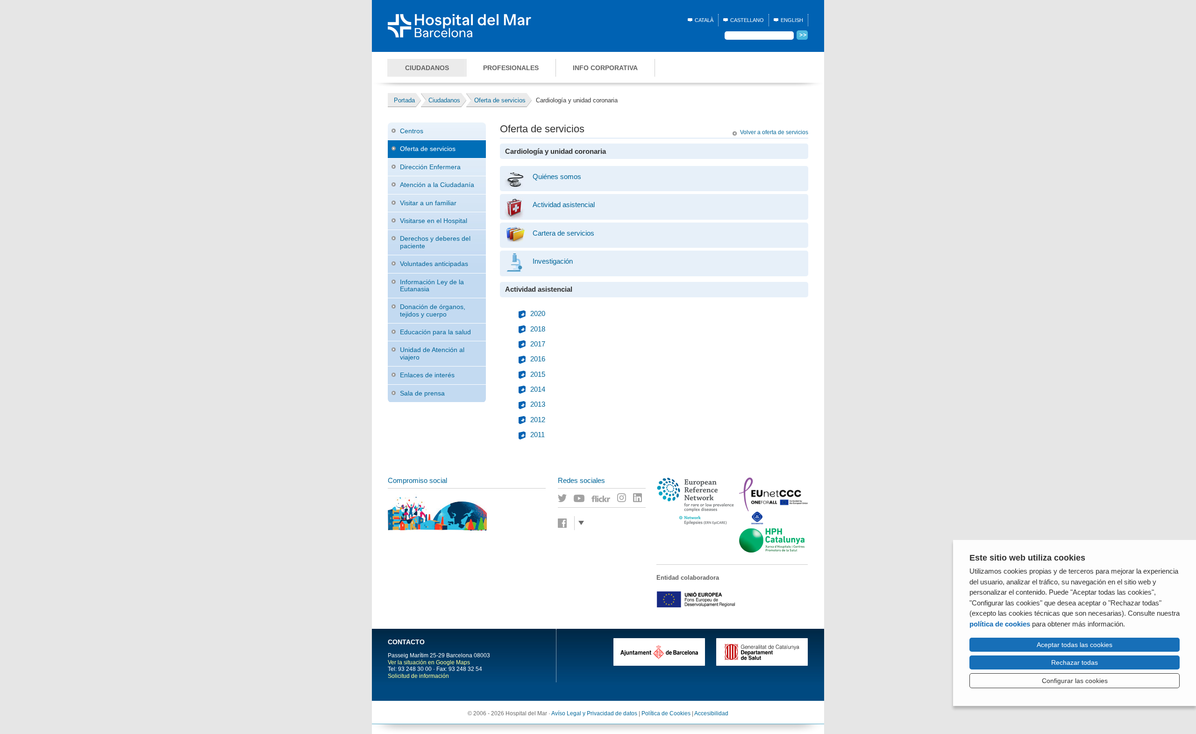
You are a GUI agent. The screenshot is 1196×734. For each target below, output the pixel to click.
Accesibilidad (711, 713)
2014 (537, 389)
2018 (537, 329)
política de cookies (999, 624)
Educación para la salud (435, 332)
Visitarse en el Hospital (433, 220)
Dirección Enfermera (430, 167)
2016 (537, 359)
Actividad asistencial (564, 205)
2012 (537, 420)
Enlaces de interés (427, 375)
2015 (537, 374)
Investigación (553, 261)
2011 (537, 435)
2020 (537, 313)
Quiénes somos (557, 176)
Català (704, 20)
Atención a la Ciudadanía (437, 184)
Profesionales (511, 68)
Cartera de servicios (563, 233)
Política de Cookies (666, 713)
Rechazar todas (1074, 662)
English (792, 20)
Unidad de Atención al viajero (432, 353)
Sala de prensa (422, 393)
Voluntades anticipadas (434, 263)
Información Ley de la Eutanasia (432, 285)
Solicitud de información (418, 676)
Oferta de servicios (428, 148)
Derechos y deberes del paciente (435, 242)
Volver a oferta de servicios (774, 132)
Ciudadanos (427, 68)
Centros (411, 131)
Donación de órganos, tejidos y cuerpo (432, 310)
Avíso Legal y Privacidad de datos (594, 713)
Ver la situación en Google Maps (429, 662)
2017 (537, 344)
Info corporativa (605, 68)
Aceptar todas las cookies (1074, 644)
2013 (537, 404)
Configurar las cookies (1075, 680)
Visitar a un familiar (428, 203)
